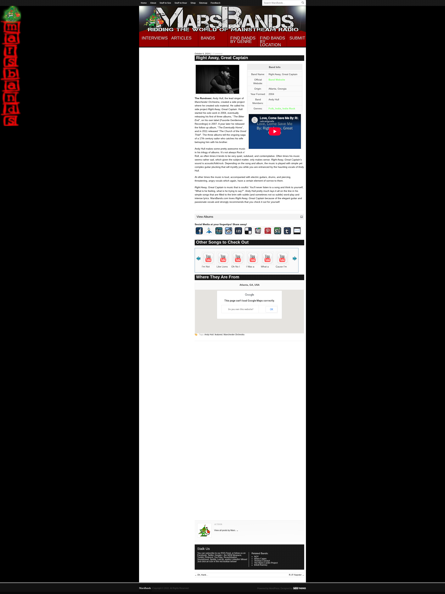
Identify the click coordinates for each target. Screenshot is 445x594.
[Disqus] (249, 387)
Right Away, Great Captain (222, 57)
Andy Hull (209, 334)
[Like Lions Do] (223, 264)
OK (271, 309)
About (153, 3)
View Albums (205, 216)
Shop (193, 3)
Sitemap (203, 3)
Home (144, 3)
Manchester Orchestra (234, 334)
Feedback (215, 3)
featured (218, 334)
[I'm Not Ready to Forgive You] (208, 264)
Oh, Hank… (201, 575)
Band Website (277, 79)
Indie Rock (288, 108)
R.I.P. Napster (296, 575)
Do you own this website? (240, 309)
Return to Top (145, 590)
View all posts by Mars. (226, 530)
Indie (278, 108)
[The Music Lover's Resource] (222, 31)
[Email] (297, 234)
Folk (271, 108)
